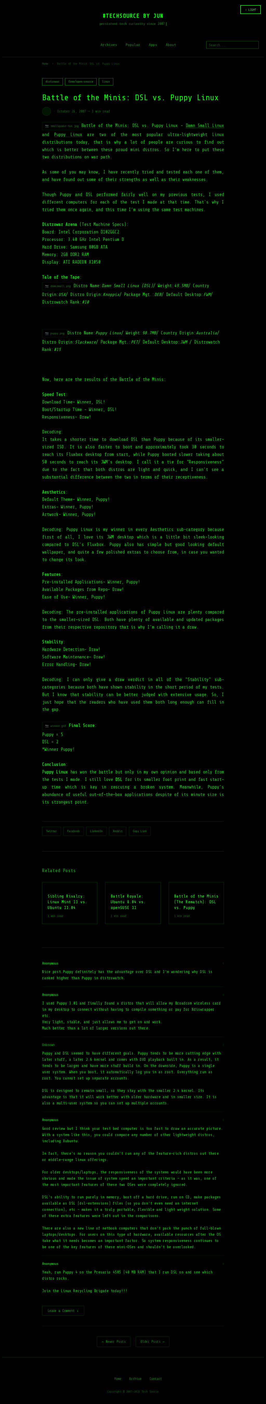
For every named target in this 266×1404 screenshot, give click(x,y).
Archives (109, 45)
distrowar (52, 81)
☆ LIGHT (250, 9)
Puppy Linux (68, 134)
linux (106, 81)
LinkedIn (96, 831)
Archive (135, 1379)
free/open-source (80, 81)
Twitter (51, 831)
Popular (133, 45)
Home (45, 63)
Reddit (117, 831)
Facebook (73, 831)
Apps (153, 45)
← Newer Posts (114, 1342)
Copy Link (140, 831)
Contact (155, 1379)
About (171, 45)
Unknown (48, 1045)
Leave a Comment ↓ (63, 1311)
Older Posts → (152, 1342)
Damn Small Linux (205, 125)
